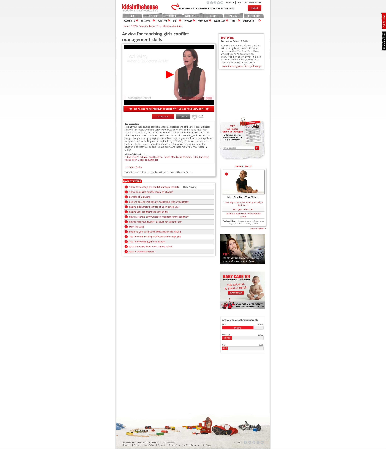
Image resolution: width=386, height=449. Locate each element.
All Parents (129, 20)
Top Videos (152, 15)
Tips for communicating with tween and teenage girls (155, 236)
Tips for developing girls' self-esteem (147, 241)
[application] (169, 75)
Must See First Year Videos (243, 197)
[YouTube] (262, 442)
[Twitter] (249, 442)
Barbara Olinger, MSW (248, 223)
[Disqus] (169, 293)
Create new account (252, 2)
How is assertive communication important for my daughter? (158, 216)
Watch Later (163, 116)
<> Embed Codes (133, 167)
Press (136, 445)
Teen (233, 20)
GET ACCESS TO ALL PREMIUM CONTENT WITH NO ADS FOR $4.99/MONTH (169, 109)
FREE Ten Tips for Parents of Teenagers (232, 129)
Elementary (219, 20)
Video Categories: (134, 154)
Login (239, 2)
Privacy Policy (148, 445)
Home (132, 15)
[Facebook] (245, 442)
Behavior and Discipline (151, 156)
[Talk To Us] (383, 28)
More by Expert (132, 181)
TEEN (134, 26)
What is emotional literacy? (142, 251)
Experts (172, 15)
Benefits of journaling (139, 196)
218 (193, 115)
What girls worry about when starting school (150, 246)
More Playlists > (258, 228)
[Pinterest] (253, 442)
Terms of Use (174, 445)
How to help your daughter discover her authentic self (155, 221)
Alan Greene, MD (247, 221)
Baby (175, 20)
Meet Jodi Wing (136, 226)
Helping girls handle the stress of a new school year (154, 206)
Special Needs (249, 20)
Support (161, 445)
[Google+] (258, 442)
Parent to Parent (193, 15)
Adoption (162, 20)
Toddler (188, 20)
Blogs (213, 15)
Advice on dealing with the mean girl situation (151, 191)
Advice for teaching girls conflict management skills (154, 186)
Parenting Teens (147, 26)
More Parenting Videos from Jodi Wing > (241, 66)
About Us (230, 2)
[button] (169, 74)
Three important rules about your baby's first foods (243, 204)
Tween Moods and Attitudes (177, 156)
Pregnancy (146, 20)
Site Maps (207, 445)
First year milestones (243, 209)
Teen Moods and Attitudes (170, 26)
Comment (183, 116)
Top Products (253, 15)
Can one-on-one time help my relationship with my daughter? (159, 201)
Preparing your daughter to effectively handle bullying (155, 231)
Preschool (203, 20)
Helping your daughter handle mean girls (148, 211)
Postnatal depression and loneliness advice (243, 215)
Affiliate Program (191, 445)
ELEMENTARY (131, 156)
